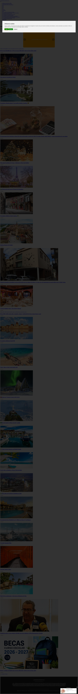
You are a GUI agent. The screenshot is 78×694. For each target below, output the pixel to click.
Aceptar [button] (6, 29)
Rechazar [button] (10, 29)
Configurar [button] (15, 29)
